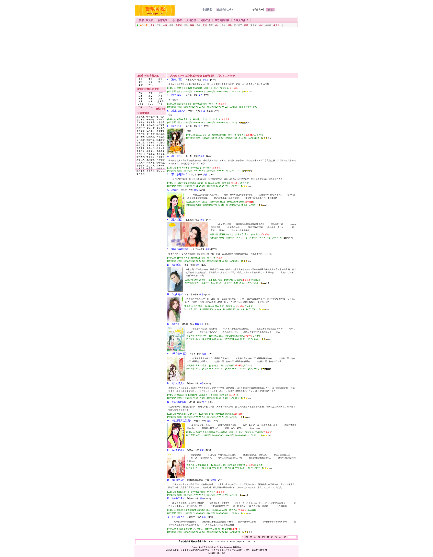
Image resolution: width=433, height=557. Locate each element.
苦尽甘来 (140, 134)
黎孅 (192, 25)
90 (285, 537)
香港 (151, 93)
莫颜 (211, 25)
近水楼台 (160, 122)
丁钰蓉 (205, 79)
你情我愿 (160, 163)
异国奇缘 (160, 165)
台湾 (160, 93)
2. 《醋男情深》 (175, 95)
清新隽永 (150, 140)
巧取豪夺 (160, 142)
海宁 (202, 383)
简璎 (171, 25)
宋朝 (151, 79)
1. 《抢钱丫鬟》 (175, 79)
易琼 (208, 249)
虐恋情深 (150, 160)
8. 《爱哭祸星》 (175, 219)
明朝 (160, 79)
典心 (217, 25)
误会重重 (140, 148)
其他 (151, 107)
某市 (141, 96)
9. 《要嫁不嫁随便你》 (179, 249)
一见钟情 (150, 119)
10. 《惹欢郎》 (175, 264)
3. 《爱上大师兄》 (176, 110)
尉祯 (202, 498)
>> (280, 537)
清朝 (141, 82)
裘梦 (186, 25)
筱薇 (204, 517)
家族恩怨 (140, 157)
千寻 (198, 25)
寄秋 (159, 25)
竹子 (204, 402)
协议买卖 (160, 154)
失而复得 (140, 131)
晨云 (200, 95)
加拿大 (141, 104)
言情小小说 (208, 547)
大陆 (141, 93)
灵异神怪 (150, 125)
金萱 (165, 25)
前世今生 (150, 142)
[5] (259, 537)
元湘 (197, 265)
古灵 (153, 25)
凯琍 (246, 25)
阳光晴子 (238, 25)
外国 (160, 96)
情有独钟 (150, 117)
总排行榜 (177, 20)
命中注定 (140, 142)
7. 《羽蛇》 (173, 189)
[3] (251, 537)
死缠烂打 (140, 128)
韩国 (141, 107)
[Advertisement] (216, 50)
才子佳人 (140, 160)
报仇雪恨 (140, 145)
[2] (246, 537)
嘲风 (196, 190)
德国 (151, 101)
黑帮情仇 (150, 151)
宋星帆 (213, 480)
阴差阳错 (160, 140)
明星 (230, 25)
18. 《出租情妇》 (176, 479)
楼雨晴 (179, 25)
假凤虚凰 (140, 168)
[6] (263, 537)
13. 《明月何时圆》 (177, 353)
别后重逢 (140, 119)
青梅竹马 (160, 119)
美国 (141, 98)
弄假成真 (160, 137)
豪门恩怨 (140, 174)
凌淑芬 (268, 25)
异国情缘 (160, 160)
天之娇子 (140, 151)
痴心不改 (150, 131)
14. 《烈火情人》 (176, 383)
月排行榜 (191, 20)
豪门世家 (140, 137)
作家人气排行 (241, 20)
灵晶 (209, 420)
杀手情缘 (140, 165)
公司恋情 (140, 140)
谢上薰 (253, 25)
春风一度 (150, 145)
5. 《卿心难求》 (175, 155)
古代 (151, 85)
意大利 (160, 101)
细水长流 (160, 148)
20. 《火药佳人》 (176, 517)
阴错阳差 (160, 168)
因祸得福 (150, 154)
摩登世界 (160, 128)
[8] (272, 537)
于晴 (205, 25)
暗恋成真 (160, 134)
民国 (151, 82)
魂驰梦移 (160, 171)
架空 (141, 85)
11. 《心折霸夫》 (176, 294)
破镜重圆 (160, 131)
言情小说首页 (146, 20)
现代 (160, 82)
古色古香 (150, 122)
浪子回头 (150, 157)
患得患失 (160, 151)
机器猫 (201, 156)
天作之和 (140, 154)
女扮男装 (150, 163)
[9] (276, 537)
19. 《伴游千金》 (176, 498)
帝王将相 (160, 145)
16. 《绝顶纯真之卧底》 (179, 420)
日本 (160, 104)
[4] (255, 537)
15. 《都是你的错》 (177, 402)
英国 (151, 98)
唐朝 (141, 79)
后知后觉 (140, 125)
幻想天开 (140, 163)
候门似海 (160, 117)
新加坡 (150, 104)
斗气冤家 (160, 125)
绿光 (261, 25)
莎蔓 (205, 174)
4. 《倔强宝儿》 (175, 126)
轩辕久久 (199, 324)
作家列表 (162, 20)
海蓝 (204, 354)
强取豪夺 (140, 171)
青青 (202, 450)
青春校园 (150, 148)
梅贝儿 (276, 25)
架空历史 (150, 165)
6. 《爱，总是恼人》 (177, 174)
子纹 (223, 25)
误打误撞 (150, 134)
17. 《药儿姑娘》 (176, 450)
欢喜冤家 (140, 117)
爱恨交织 (150, 171)
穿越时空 (150, 128)
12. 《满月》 (173, 324)
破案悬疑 (150, 168)
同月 (200, 126)
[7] (268, 537)
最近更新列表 (222, 20)
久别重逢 (160, 157)
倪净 (201, 294)
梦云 (202, 220)
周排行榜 (205, 20)
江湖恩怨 (150, 137)
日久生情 (140, 122)
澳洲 (141, 101)
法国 (160, 98)
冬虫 (203, 111)
